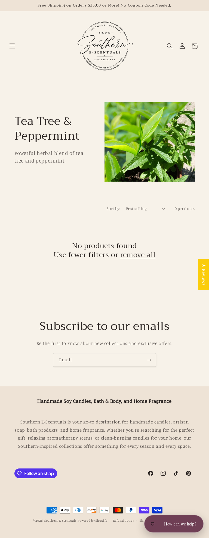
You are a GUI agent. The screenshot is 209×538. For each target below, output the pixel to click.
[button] (12, 46)
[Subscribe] (149, 359)
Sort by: (113, 208)
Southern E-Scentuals (60, 520)
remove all (137, 255)
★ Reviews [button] (204, 274)
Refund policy (123, 520)
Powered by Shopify (92, 520)
